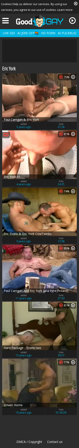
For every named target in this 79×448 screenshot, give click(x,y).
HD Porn (48, 33)
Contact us (55, 442)
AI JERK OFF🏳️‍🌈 (28, 33)
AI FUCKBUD (67, 33)
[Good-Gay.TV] (39, 21)
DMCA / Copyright (29, 442)
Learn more (65, 10)
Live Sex (9, 33)
